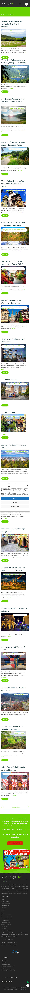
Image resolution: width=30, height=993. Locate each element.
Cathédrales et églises (5, 903)
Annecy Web (23, 989)
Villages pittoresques (5, 922)
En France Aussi (8, 229)
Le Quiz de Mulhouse (9, 380)
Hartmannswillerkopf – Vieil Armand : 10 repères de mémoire (12, 24)
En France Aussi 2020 (14, 773)
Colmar (12, 190)
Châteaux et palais (5, 905)
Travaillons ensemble (5, 964)
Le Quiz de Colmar (8, 412)
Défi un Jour (7, 535)
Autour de (8, 451)
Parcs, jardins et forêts (5, 914)
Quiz (19, 383)
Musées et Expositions (13, 347)
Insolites (3, 911)
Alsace (4, 30)
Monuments (19, 653)
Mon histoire (3, 962)
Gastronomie (3, 907)
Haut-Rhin (8, 30)
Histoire (11, 30)
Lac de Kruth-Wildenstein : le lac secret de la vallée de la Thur (12, 101)
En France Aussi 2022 (16, 345)
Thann (23, 653)
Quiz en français (24, 383)
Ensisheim (11, 574)
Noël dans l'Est (4, 926)
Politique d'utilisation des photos (7, 966)
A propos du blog (4, 960)
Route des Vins (21, 190)
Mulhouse (6, 347)
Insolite (3, 230)
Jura (19, 733)
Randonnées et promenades (6, 918)
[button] (28, 485)
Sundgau (7, 230)
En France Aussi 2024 (16, 229)
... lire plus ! (11, 88)
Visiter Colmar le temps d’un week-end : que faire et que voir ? (12, 184)
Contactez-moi (4, 968)
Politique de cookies (13, 509)
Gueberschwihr (13, 535)
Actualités (8, 190)
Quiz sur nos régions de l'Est (7, 916)
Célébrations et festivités (6, 924)
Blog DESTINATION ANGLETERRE (9, 942)
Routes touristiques (5, 920)
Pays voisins (3, 928)
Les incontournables (19, 451)
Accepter (15, 498)
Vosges (15, 30)
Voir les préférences (15, 506)
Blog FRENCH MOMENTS (7, 939)
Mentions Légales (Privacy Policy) (8, 970)
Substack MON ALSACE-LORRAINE (9, 945)
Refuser (15, 502)
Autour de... (3, 899)
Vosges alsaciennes (20, 30)
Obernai (20, 306)
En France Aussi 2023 (19, 268)
